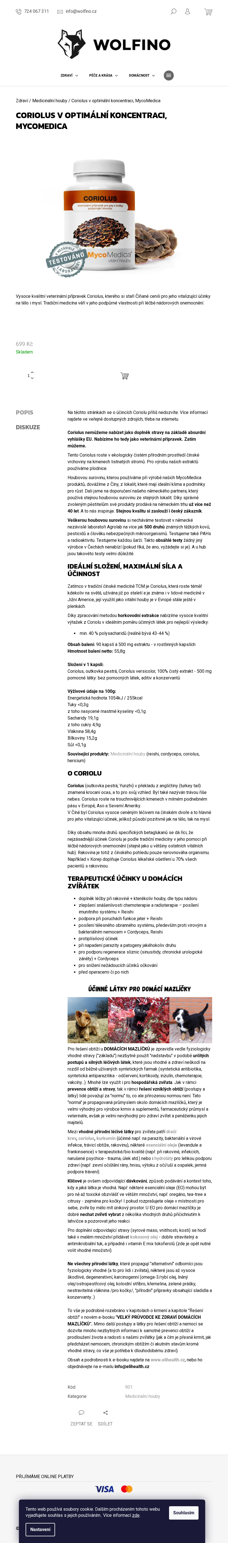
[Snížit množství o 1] (32, 378)
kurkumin (106, 1138)
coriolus (86, 1138)
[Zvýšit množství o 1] (32, 373)
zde (136, 1515)
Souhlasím (183, 1512)
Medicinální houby (127, 754)
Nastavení (40, 1529)
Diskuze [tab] (28, 427)
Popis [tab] (24, 412)
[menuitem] (69, 75)
